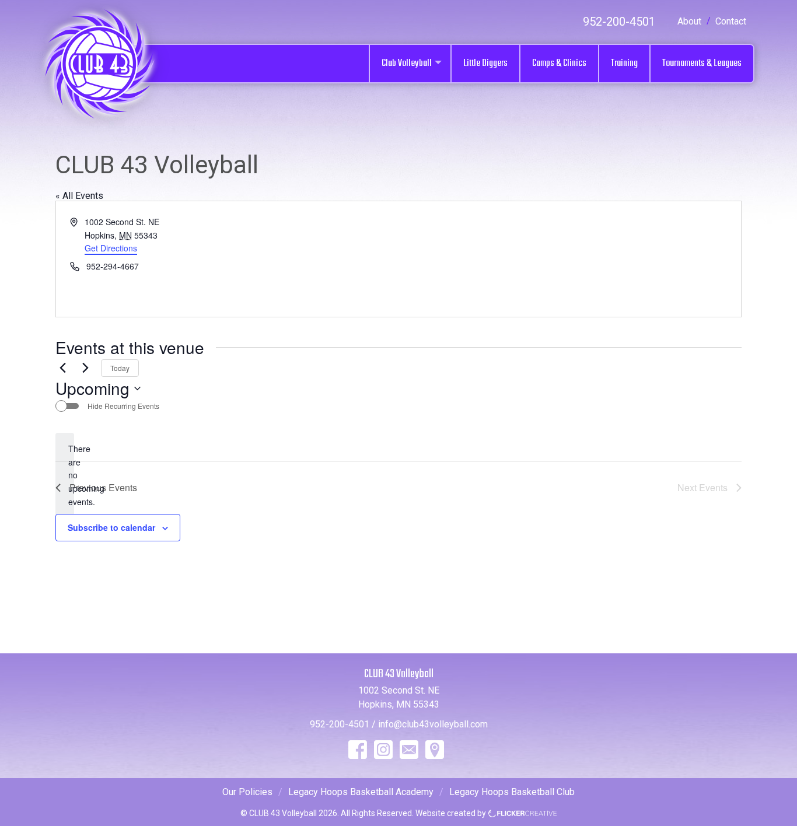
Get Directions (111, 248)
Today (120, 368)
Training (624, 63)
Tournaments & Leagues (702, 63)
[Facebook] (357, 749)
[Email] (409, 749)
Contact (730, 21)
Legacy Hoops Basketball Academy (361, 791)
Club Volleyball (407, 63)
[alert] (64, 475)
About (689, 21)
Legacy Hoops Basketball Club (512, 791)
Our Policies (247, 791)
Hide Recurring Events (123, 406)
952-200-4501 (619, 22)
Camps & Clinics (559, 63)
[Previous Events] (62, 368)
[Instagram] (383, 749)
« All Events (79, 195)
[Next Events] (85, 368)
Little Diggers (485, 63)
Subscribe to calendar (111, 527)
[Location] (434, 749)
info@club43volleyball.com (433, 724)
